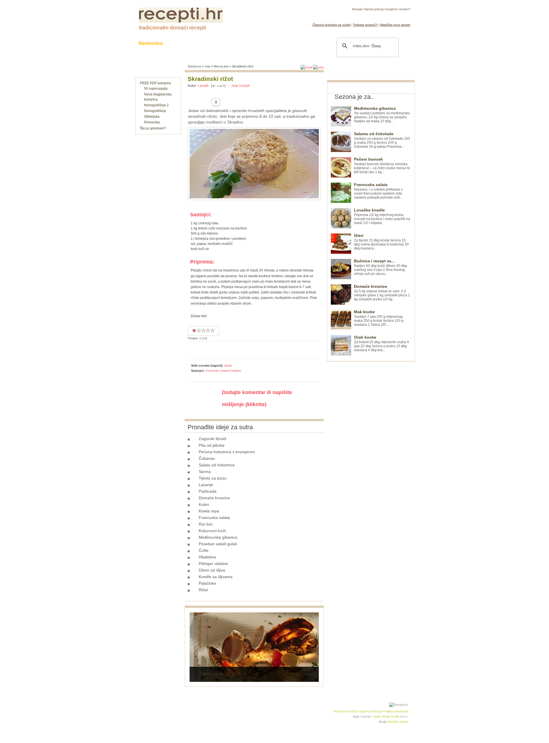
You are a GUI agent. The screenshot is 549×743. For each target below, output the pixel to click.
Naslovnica (150, 43)
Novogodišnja (155, 111)
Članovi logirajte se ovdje (332, 25)
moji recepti (241, 86)
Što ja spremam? (153, 128)
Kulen (204, 504)
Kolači (209, 43)
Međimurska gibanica (218, 537)
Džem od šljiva (212, 570)
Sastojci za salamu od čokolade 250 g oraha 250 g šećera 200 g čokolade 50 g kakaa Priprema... (382, 140)
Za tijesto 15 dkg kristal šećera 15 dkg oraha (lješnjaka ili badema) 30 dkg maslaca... (381, 241)
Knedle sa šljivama (215, 576)
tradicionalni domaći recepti (172, 28)
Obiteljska (152, 117)
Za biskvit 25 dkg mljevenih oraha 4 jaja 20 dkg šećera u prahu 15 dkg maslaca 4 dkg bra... (381, 343)
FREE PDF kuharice (155, 83)
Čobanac (207, 458)
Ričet (203, 590)
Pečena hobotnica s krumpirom (227, 452)
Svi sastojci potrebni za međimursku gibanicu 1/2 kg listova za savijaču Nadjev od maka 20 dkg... (382, 114)
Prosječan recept (194, 330)
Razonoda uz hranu (294, 43)
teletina (236, 370)
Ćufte (203, 550)
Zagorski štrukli (212, 438)
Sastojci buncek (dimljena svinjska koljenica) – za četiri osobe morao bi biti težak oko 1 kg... (382, 165)
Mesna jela (221, 66)
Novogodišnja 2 (156, 105)
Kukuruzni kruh (212, 530)
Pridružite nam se (392, 16)
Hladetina (207, 557)
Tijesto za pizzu (212, 478)
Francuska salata (214, 517)
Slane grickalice (244, 43)
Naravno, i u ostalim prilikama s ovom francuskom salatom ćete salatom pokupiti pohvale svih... (378, 191)
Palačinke (207, 583)
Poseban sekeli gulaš (218, 544)
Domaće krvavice (214, 498)
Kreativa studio (397, 721)
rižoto (228, 365)
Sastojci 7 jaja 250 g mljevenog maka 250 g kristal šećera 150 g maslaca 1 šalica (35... (378, 318)
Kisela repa (209, 511)
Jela (207, 66)
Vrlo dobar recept (203, 330)
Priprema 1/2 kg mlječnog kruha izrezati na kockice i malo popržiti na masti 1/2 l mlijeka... (382, 216)
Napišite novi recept (395, 25)
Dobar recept (198, 330)
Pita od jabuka (211, 445)
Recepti (182, 43)
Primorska (152, 122)
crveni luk (211, 370)
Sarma (205, 471)
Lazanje (206, 484)
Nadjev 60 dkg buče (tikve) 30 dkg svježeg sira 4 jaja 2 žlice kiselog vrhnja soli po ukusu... (380, 267)
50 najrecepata (156, 89)
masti (224, 370)
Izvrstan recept (212, 330)
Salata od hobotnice (217, 465)
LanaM (203, 86)
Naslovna (194, 66)
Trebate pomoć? (365, 25)
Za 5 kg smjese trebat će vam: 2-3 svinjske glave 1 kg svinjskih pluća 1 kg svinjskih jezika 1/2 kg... (382, 292)
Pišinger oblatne (213, 563)
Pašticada (207, 491)
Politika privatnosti (395, 711)
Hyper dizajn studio (386, 716)
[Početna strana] (181, 21)
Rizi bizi (205, 524)
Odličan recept (208, 330)
